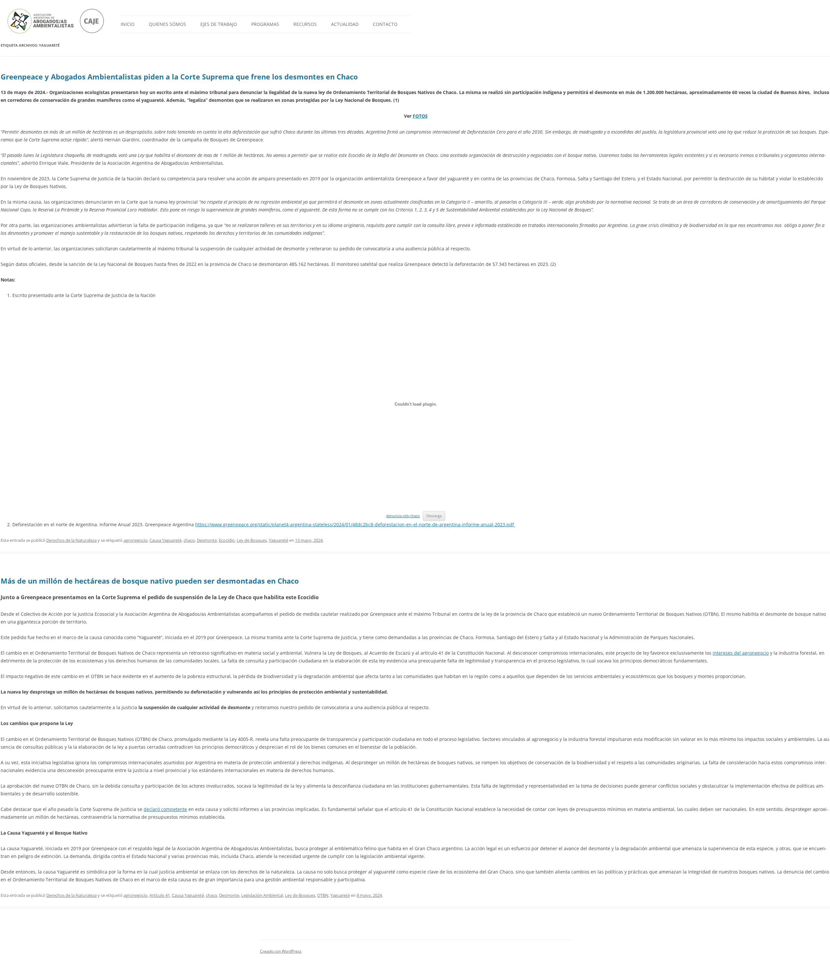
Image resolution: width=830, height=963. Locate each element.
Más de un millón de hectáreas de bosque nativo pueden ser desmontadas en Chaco (150, 581)
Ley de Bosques (252, 540)
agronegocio (136, 540)
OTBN (322, 895)
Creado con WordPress (281, 951)
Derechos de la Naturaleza (71, 540)
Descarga (434, 515)
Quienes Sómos (167, 24)
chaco (189, 540)
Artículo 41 (159, 895)
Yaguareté (278, 540)
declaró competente (165, 809)
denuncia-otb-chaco (403, 515)
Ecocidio (227, 540)
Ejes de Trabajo (218, 24)
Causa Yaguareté (165, 540)
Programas (265, 24)
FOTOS (420, 116)
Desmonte (207, 540)
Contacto (385, 24)
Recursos (305, 24)
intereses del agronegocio (741, 653)
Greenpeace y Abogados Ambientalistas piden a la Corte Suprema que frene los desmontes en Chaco (179, 76)
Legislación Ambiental (262, 895)
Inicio (128, 24)
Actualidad (345, 24)
